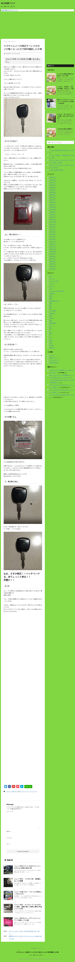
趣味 (50, 333)
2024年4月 (52, 177)
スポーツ (52, 286)
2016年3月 (52, 269)
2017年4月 (52, 237)
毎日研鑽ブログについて (10, 10)
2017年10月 (52, 222)
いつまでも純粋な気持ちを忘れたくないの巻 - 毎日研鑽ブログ (61, 380)
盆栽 (50, 320)
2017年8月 (52, 227)
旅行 (50, 308)
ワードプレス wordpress (56, 291)
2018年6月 (52, 214)
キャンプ (52, 279)
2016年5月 (52, 264)
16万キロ (14, 791)
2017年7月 (52, 229)
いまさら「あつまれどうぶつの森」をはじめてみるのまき (65, 116)
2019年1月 (52, 204)
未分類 (51, 318)
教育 (50, 306)
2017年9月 (52, 224)
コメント (9, 811)
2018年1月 (52, 217)
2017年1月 (52, 244)
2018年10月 (52, 209)
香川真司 (52, 348)
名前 (8, 831)
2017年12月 (52, 219)
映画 (50, 316)
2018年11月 (52, 207)
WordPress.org (53, 362)
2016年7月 (52, 259)
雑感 (50, 340)
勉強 (50, 298)
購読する (51, 66)
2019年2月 (52, 202)
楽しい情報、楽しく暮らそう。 (37, 955)
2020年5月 (52, 190)
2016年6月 (52, 261)
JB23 (19, 791)
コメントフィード (54, 360)
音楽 (50, 343)
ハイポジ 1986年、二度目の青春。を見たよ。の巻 (65, 87)
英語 (50, 328)
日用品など (52, 313)
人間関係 (52, 293)
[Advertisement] (37, 25)
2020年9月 (52, 187)
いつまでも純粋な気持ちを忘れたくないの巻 (65, 75)
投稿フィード (53, 358)
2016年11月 (52, 249)
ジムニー (8, 791)
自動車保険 (52, 323)
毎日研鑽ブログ (8, 3)
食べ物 (51, 345)
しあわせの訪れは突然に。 (65, 129)
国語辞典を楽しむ (54, 301)
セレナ (51, 288)
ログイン (52, 355)
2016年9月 (52, 254)
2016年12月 (52, 246)
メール (9, 838)
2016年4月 (52, 266)
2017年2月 (52, 241)
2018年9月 (52, 212)
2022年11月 (52, 180)
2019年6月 (52, 197)
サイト (8, 844)
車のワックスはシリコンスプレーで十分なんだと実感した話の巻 (65, 101)
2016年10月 (52, 251)
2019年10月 (52, 192)
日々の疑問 (52, 311)
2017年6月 (52, 232)
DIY (50, 276)
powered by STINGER (52, 959)
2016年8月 (52, 256)
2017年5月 (52, 234)
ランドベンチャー (32, 791)
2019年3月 (52, 200)
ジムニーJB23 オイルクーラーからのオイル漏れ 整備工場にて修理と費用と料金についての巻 (28, 907)
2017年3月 (52, 239)
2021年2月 (52, 185)
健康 (50, 296)
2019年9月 (52, 195)
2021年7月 (52, 182)
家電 (50, 303)
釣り (50, 338)
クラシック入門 (53, 281)
